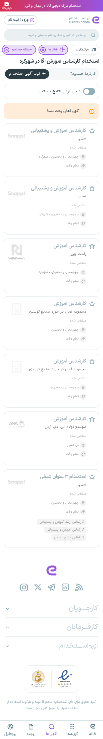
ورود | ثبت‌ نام (18, 19)
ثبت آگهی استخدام (25, 74)
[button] (84, 50)
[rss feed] (79, 587)
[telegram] (51, 587)
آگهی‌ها (52, 734)
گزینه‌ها (72, 734)
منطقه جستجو (22, 49)
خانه (92, 734)
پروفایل (10, 734)
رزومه (31, 734)
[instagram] (24, 587)
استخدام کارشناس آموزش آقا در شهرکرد (59, 61)
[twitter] (38, 587)
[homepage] (51, 570)
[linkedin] (65, 587)
